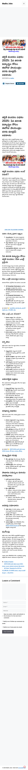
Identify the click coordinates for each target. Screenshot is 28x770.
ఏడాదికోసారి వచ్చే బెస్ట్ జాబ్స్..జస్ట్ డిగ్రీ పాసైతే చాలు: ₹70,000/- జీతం (13, 309)
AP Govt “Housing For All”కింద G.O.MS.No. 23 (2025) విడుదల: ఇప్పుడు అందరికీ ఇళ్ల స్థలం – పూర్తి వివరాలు (13, 570)
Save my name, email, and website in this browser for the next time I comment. (14, 616)
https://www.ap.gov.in (12, 525)
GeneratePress (22, 768)
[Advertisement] (14, 22)
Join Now (21, 83)
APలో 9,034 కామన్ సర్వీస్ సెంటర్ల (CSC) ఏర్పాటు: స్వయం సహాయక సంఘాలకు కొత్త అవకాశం (13, 565)
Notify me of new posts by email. (12, 627)
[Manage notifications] (24, 767)
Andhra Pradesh (8, 562)
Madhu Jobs (7, 3)
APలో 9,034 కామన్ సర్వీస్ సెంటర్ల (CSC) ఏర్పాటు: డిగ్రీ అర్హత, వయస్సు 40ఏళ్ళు (13, 450)
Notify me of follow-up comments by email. (13, 622)
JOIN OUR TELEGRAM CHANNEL (14, 229)
